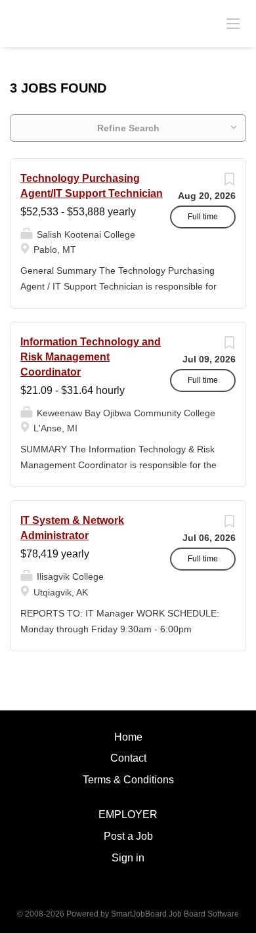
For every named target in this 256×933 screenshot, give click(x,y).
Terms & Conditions (128, 779)
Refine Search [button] (128, 128)
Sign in (128, 857)
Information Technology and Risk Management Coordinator (90, 357)
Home (128, 737)
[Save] (229, 182)
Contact (128, 758)
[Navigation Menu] (233, 23)
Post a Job (128, 836)
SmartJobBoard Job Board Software (175, 914)
